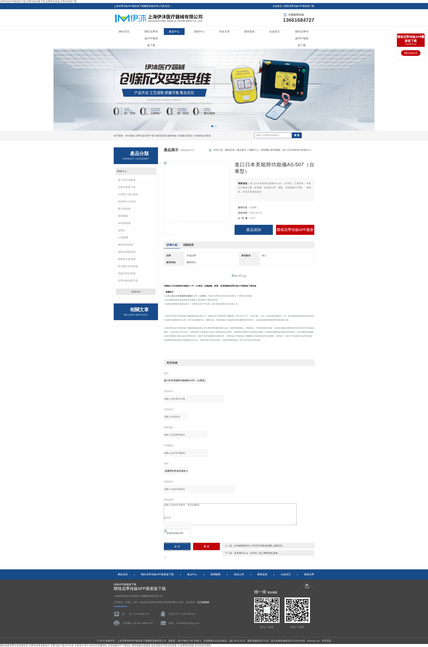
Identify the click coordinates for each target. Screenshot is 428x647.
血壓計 (121, 230)
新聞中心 (199, 31)
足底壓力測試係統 (128, 194)
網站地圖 (4, 645)
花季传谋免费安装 (18, 645)
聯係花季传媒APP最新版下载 (299, 6)
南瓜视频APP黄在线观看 (164, 645)
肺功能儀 (130, 135)
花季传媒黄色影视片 (39, 645)
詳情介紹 (172, 244)
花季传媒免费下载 (144, 135)
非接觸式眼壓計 (185, 135)
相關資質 (188, 244)
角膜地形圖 (161, 135)
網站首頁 (124, 31)
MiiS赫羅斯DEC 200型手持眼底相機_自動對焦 (258, 545)
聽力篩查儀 (124, 208)
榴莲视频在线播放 (141, 645)
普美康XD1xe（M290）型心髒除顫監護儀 (256, 553)
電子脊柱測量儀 (126, 179)
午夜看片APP (81, 645)
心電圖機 (123, 237)
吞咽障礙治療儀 (202, 135)
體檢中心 (122, 171)
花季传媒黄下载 (126, 187)
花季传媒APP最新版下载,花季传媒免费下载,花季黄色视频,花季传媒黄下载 (38, 1)
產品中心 (174, 31)
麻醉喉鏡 (172, 135)
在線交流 (412, 53)
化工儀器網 (203, 602)
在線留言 (277, 6)
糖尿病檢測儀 (125, 244)
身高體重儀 (124, 223)
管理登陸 (326, 640)
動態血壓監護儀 (126, 251)
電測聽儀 (123, 215)
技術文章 (224, 31)
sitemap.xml (313, 640)
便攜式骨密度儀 (126, 273)
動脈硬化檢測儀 (126, 259)
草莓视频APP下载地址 (119, 645)
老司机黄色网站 (203, 645)
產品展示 (241, 150)
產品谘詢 (253, 230)
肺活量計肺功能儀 (128, 266)
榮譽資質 (249, 31)
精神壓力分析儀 (126, 201)
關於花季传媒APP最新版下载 (151, 38)
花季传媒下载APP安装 (62, 645)
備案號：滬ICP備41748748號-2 (184, 640)
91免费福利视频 (185, 645)
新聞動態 (215, 574)
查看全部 (136, 291)
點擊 (152, 171)
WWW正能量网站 (98, 645)
